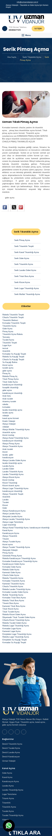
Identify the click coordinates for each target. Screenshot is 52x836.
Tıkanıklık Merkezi (10, 320)
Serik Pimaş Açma (22, 240)
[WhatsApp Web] (22, 10)
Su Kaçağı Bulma (9, 362)
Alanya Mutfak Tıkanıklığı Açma (15, 429)
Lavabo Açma (8, 466)
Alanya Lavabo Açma (11, 513)
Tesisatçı (6, 337)
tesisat (5, 348)
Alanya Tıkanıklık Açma (12, 446)
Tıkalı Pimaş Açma (10, 379)
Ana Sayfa (11, 57)
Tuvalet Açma (8, 340)
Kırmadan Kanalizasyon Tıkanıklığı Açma (19, 561)
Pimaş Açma (7, 331)
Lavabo (5, 500)
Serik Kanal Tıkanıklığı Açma (26, 252)
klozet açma (7, 365)
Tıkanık (5, 539)
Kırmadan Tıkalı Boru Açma (14, 598)
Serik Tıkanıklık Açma (32, 57)
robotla (5, 404)
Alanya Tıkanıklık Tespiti (12, 494)
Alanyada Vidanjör (10, 550)
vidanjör (5, 415)
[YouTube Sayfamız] (27, 10)
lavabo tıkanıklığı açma (12, 410)
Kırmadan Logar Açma (11, 628)
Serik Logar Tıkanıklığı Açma (26, 288)
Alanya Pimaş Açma (10, 444)
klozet (5, 452)
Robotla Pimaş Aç (9, 376)
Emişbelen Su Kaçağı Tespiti (14, 640)
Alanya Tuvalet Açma (11, 542)
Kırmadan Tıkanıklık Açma (13, 581)
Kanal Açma (7, 530)
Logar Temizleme (9, 794)
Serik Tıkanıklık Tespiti (24, 246)
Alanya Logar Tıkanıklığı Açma (15, 488)
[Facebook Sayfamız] (24, 10)
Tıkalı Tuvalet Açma (10, 612)
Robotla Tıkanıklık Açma (12, 578)
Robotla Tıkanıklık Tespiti (13, 315)
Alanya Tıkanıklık (9, 536)
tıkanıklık (6, 351)
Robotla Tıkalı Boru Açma (13, 600)
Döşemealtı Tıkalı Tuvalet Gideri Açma (18, 617)
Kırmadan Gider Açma (11, 567)
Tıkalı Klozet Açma (10, 609)
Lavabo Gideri (8, 469)
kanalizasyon (7, 457)
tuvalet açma (7, 368)
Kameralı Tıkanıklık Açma (13, 584)
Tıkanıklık (6, 803)
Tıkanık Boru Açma (10, 603)
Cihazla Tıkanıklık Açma (12, 586)
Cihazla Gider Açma (10, 575)
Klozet (5, 505)
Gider (4, 508)
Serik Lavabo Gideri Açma (25, 270)
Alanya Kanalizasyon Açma (13, 511)
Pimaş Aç (6, 373)
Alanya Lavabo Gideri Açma (14, 460)
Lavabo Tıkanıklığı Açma (12, 474)
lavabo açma (7, 413)
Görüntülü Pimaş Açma (12, 556)
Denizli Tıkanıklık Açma (12, 744)
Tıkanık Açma (8, 798)
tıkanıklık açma (8, 432)
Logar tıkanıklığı (9, 525)
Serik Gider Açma (21, 258)
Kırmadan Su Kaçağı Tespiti (14, 354)
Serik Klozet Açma (22, 282)
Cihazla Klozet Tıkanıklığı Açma (15, 620)
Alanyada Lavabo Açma (12, 516)
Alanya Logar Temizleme (12, 522)
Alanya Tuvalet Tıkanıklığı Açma (16, 547)
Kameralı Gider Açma (11, 572)
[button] (26, 35)
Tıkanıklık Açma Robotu (12, 334)
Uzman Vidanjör (8, 761)
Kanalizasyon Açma (10, 533)
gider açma (9, 198)
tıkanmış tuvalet (9, 401)
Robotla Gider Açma (10, 570)
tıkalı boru (6, 396)
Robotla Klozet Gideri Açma (14, 614)
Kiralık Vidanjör (8, 421)
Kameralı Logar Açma (11, 631)
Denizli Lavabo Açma (11, 752)
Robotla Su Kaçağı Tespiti (13, 357)
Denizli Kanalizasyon (11, 757)
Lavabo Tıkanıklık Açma (12, 472)
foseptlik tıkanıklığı (10, 387)
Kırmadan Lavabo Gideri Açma (15, 592)
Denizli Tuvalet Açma (11, 748)
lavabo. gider (7, 455)
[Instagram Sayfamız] (29, 10)
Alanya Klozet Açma (10, 477)
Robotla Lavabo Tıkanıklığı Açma (16, 589)
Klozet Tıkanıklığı (9, 483)
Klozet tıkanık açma (10, 485)
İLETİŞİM (38, 28)
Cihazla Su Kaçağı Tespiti (13, 359)
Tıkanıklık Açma (9, 326)
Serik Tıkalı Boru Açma (24, 276)
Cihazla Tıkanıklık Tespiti (13, 317)
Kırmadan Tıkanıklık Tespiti (14, 323)
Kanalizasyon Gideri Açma (13, 564)
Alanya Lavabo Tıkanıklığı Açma (16, 519)
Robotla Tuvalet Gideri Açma (14, 623)
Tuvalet (5, 502)
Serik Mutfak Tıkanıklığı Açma (27, 294)
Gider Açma (7, 329)
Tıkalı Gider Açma (10, 382)
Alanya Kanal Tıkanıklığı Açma (15, 438)
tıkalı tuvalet (7, 399)
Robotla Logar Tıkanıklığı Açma (15, 626)
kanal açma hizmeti (10, 418)
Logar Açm (6, 345)
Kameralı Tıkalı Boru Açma (13, 606)
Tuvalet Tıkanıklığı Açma (12, 815)
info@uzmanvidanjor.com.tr (27, 2)
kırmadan (6, 407)
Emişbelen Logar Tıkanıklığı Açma (16, 634)
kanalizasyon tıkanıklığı (12, 385)
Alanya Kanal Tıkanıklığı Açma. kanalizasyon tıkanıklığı (26, 528)
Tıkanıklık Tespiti (9, 343)
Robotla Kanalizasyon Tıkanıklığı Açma (19, 558)
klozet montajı (8, 435)
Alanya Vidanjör (9, 424)
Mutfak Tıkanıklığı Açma (12, 595)
